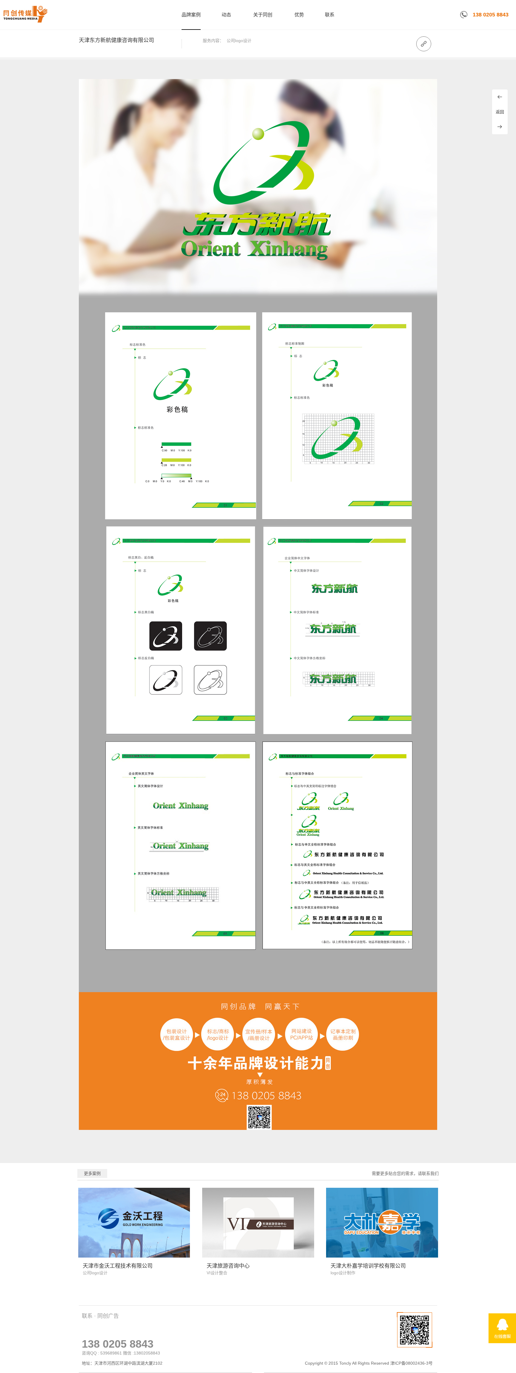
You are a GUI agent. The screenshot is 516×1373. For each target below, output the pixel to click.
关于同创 (262, 14)
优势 (299, 14)
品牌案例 (191, 14)
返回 (500, 111)
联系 (329, 14)
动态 (226, 14)
